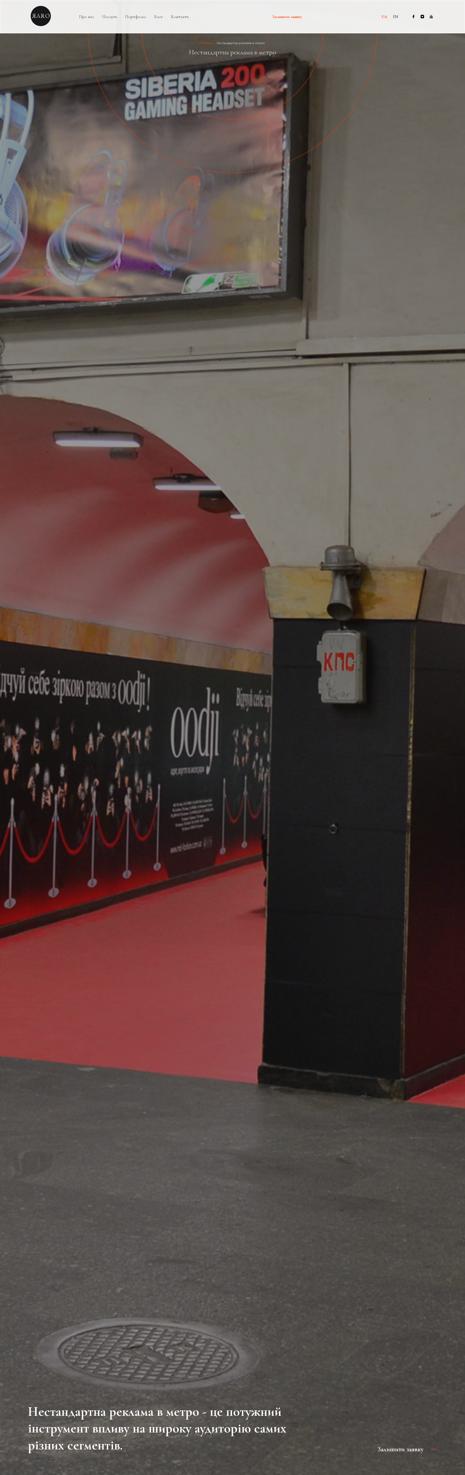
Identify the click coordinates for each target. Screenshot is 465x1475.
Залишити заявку (287, 17)
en (395, 16)
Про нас (86, 16)
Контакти (180, 16)
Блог (158, 16)
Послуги (109, 16)
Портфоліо (135, 16)
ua (384, 16)
